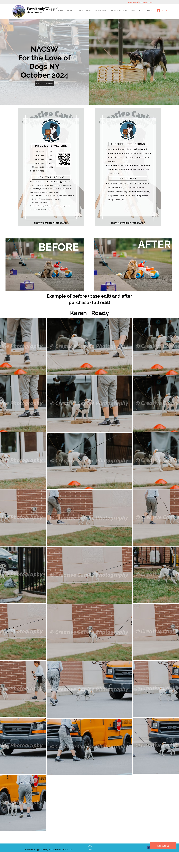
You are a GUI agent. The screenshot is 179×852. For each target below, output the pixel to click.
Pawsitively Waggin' (42, 9)
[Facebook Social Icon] (148, 847)
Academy (36, 12)
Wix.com (68, 849)
